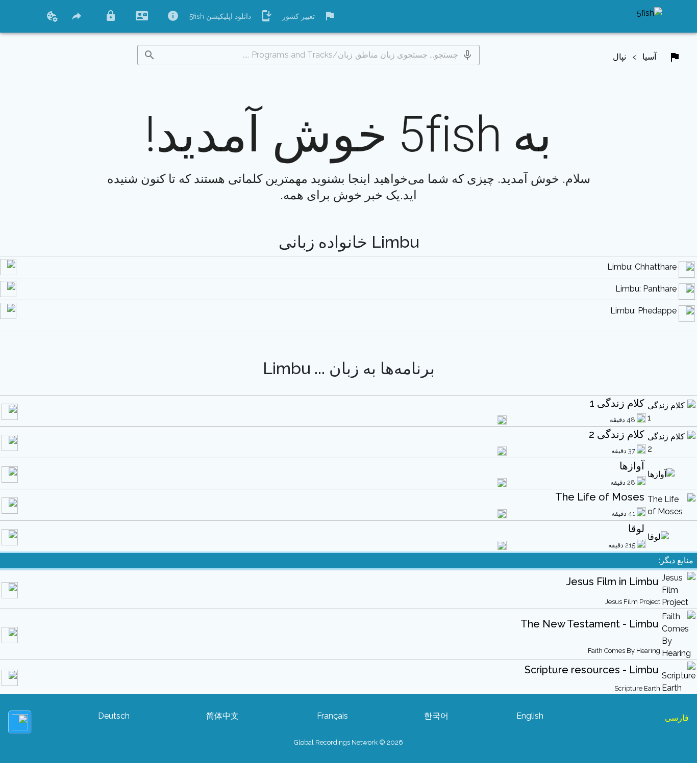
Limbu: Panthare (646, 289)
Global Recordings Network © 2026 (348, 742)
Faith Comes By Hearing (624, 650)
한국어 (436, 716)
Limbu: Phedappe (643, 310)
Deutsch (114, 716)
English (529, 716)
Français (332, 716)
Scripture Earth (637, 688)
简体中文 (222, 716)
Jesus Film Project (632, 602)
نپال (619, 57)
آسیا (649, 57)
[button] (467, 55)
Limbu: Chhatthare (642, 267)
